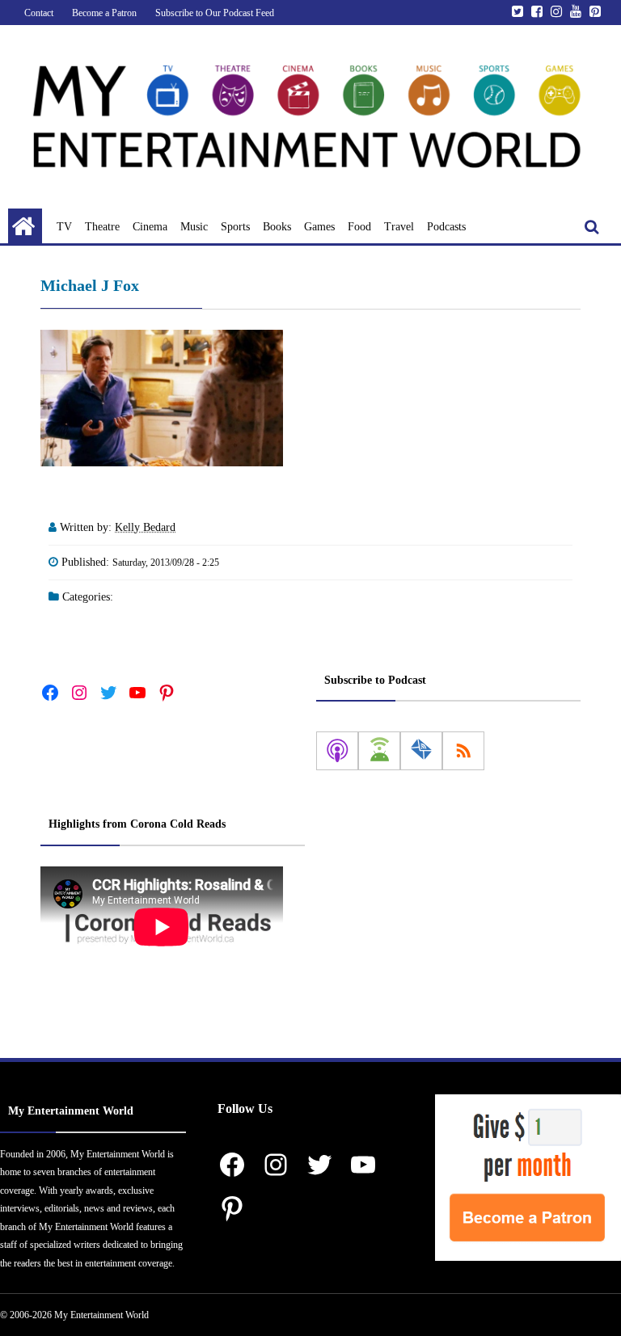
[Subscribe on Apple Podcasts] (337, 750)
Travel (399, 227)
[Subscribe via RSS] (463, 750)
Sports (235, 227)
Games (319, 227)
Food (359, 227)
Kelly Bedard (145, 527)
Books (277, 227)
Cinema (150, 227)
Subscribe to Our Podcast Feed (214, 13)
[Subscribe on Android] (379, 750)
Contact (38, 13)
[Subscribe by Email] (421, 750)
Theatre (102, 227)
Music (194, 227)
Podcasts (446, 227)
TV (64, 227)
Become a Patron (104, 13)
